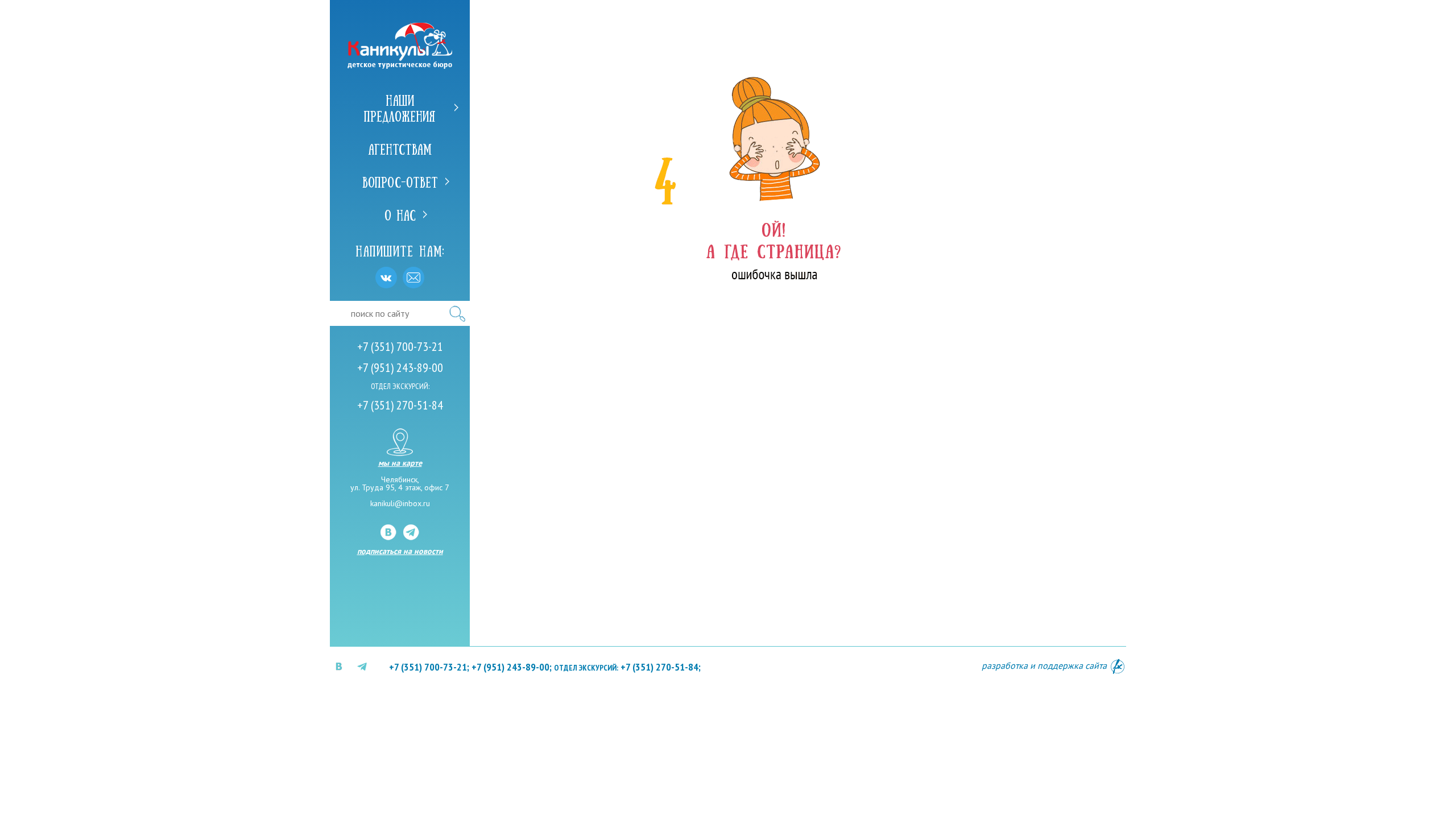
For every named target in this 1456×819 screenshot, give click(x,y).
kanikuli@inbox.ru (400, 503)
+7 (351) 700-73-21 (400, 346)
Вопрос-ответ (400, 181)
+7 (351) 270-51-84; (627, 667)
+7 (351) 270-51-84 (400, 405)
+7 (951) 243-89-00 (400, 367)
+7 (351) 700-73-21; (429, 667)
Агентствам (400, 148)
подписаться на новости (400, 551)
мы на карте (400, 462)
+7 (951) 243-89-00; (511, 667)
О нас (400, 214)
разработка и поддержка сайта (1045, 665)
